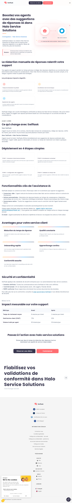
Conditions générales (39, 434)
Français (40, 488)
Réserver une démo (35, 3)
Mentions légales (39, 449)
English (40, 491)
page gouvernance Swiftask (42, 292)
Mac (40, 460)
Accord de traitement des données (39, 441)
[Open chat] (68, 499)
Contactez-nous (39, 431)
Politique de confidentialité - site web (39, 436)
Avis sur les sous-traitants (39, 446)
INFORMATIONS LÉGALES (39, 426)
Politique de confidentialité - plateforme (39, 439)
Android (40, 476)
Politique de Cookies (39, 444)
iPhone (39, 479)
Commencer (48, 3)
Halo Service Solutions (20, 37)
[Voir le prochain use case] (66, 378)
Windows (40, 463)
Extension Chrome (39, 471)
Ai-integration (6, 37)
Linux (40, 466)
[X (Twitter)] (71, 499)
